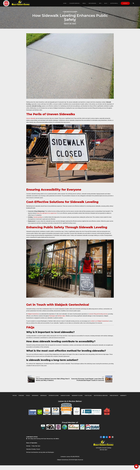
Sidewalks (43, 395)
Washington (52, 316)
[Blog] (112, 437)
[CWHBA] (58, 426)
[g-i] (43, 426)
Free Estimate (114, 395)
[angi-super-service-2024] (107, 411)
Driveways (35, 395)
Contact (125, 3)
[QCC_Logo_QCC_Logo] (103, 443)
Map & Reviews (92, 3)
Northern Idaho (61, 316)
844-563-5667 (103, 449)
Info (100, 3)
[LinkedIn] (107, 437)
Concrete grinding (37, 217)
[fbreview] (32, 412)
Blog (105, 3)
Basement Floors (77, 395)
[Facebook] (101, 437)
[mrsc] (82, 426)
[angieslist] (39, 412)
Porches (21, 395)
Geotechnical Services (101, 395)
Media (84, 3)
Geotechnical (114, 3)
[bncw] (73, 426)
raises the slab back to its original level (47, 213)
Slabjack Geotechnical (33, 314)
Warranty (123, 395)
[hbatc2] (50, 426)
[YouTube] (109, 437)
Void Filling (88, 395)
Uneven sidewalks (31, 118)
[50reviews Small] (47, 411)
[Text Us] (136, 466)
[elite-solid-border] (66, 409)
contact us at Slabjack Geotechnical (100, 321)
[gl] (64, 426)
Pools (28, 395)
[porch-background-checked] (76, 411)
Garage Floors (65, 395)
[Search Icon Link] (133, 3)
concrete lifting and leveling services (98, 314)
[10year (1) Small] (55, 411)
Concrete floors (70, 11)
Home (64, 3)
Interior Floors (53, 395)
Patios (15, 395)
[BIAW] (92, 426)
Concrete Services (74, 3)
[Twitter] (104, 437)
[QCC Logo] (19, 3)
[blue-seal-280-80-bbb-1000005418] (91, 412)
